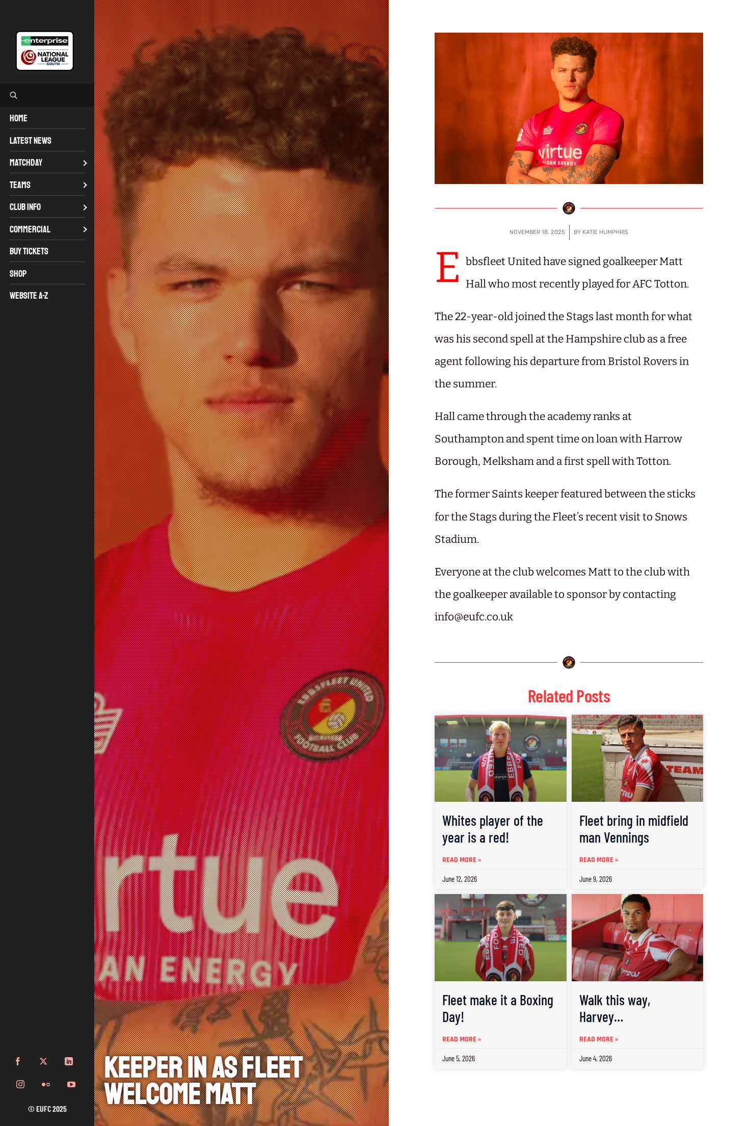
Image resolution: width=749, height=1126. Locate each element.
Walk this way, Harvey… (614, 1008)
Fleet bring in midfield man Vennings (633, 828)
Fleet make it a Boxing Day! (497, 1008)
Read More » (461, 860)
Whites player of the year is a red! (492, 828)
